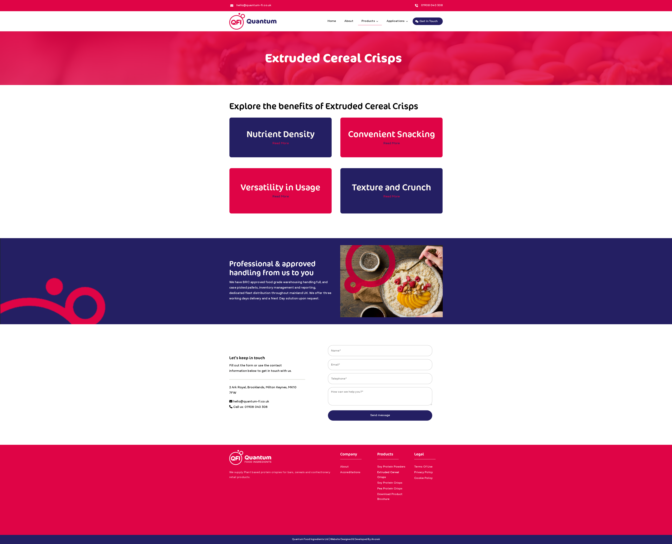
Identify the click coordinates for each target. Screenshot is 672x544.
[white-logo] (250, 451)
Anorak (375, 539)
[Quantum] (252, 14)
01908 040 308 (432, 5)
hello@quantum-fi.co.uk (253, 5)
